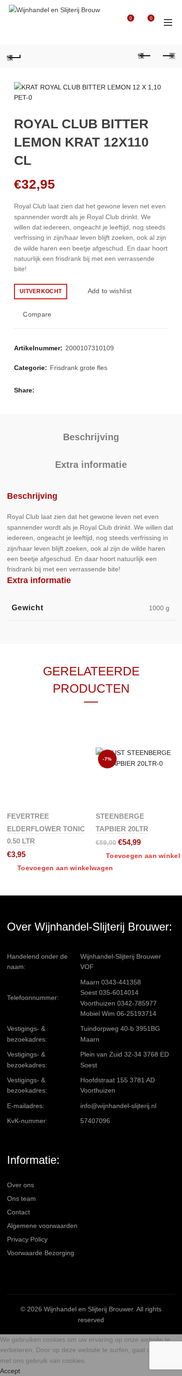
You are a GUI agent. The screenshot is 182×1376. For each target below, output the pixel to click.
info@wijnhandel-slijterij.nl (118, 1106)
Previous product (144, 56)
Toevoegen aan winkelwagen (65, 868)
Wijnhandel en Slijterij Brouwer (88, 1309)
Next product (168, 56)
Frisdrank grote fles (78, 367)
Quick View (78, 752)
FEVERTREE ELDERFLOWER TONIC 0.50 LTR (46, 828)
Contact (18, 1212)
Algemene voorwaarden (42, 1225)
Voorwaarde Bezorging (40, 1253)
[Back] (14, 56)
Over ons (20, 1185)
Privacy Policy (27, 1239)
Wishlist (130, 18)
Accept (10, 1371)
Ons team (21, 1198)
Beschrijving (91, 437)
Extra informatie (91, 464)
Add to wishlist (110, 291)
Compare (37, 314)
